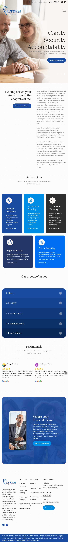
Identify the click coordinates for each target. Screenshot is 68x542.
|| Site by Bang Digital (56, 536)
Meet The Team (35, 488)
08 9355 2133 (47, 495)
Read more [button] (5, 377)
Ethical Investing (25, 508)
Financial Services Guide (36, 505)
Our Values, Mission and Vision (36, 498)
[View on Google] (4, 365)
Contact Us (49, 508)
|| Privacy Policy (43, 536)
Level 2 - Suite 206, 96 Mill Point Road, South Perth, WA (53, 486)
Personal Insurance (23, 485)
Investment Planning (23, 492)
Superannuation (25, 504)
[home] (12, 10)
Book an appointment (56, 54)
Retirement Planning (23, 498)
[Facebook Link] (62, 2)
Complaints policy (36, 492)
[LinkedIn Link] (65, 2)
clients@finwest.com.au (51, 502)
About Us (33, 484)
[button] (64, 10)
